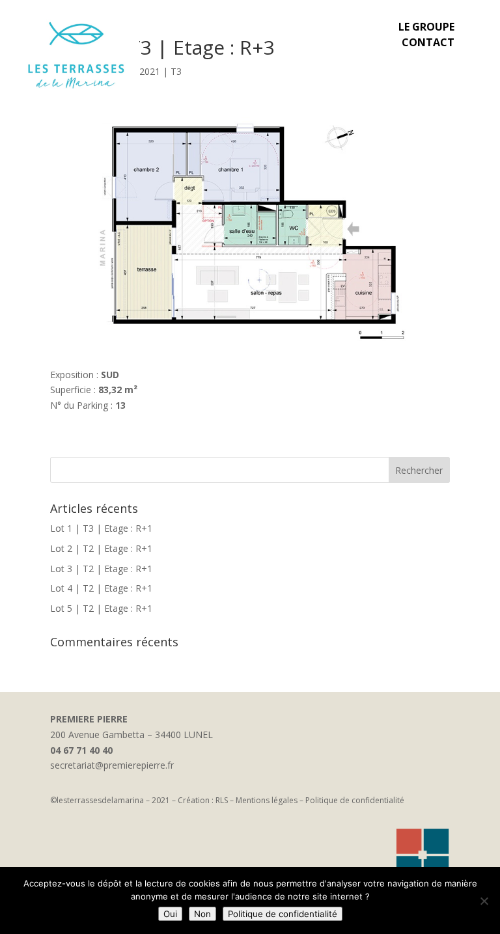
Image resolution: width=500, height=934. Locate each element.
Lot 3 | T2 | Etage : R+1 (101, 568)
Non (202, 914)
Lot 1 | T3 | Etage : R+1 (101, 528)
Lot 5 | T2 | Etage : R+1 (101, 608)
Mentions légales (267, 800)
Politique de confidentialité (354, 800)
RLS (221, 800)
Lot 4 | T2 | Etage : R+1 (101, 588)
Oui (170, 914)
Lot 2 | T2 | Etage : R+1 (101, 548)
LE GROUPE (426, 27)
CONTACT (428, 42)
